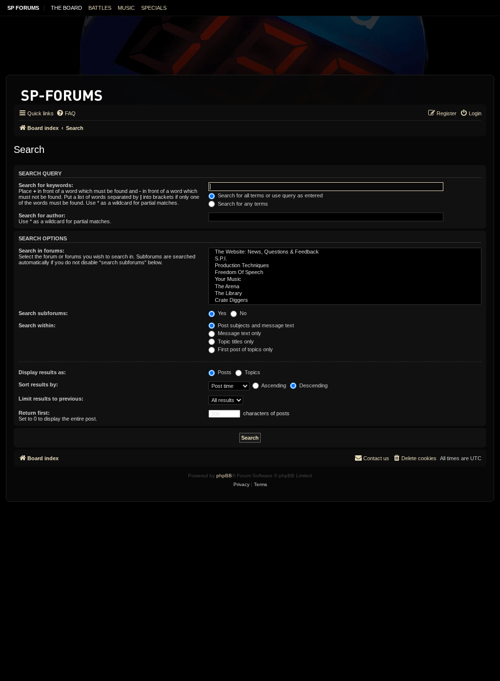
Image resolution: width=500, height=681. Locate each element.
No (242, 313)
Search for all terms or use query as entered (269, 195)
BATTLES (99, 8)
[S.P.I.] (344, 258)
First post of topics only (244, 349)
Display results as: (42, 372)
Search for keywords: (46, 185)
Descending (313, 385)
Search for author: (42, 215)
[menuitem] (66, 113)
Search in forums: (41, 251)
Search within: (37, 325)
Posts (223, 372)
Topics (251, 372)
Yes (221, 313)
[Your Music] (344, 279)
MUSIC (126, 8)
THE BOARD (66, 8)
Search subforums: (43, 313)
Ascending (273, 385)
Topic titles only (235, 341)
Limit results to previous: (51, 399)
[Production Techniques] (344, 265)
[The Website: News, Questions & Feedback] (344, 252)
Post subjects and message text (255, 325)
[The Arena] (344, 286)
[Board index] (62, 93)
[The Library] (344, 293)
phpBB (224, 475)
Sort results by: (38, 384)
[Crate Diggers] (344, 300)
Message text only (238, 333)
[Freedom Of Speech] (344, 272)
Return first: (34, 413)
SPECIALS (154, 8)
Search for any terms (242, 204)
